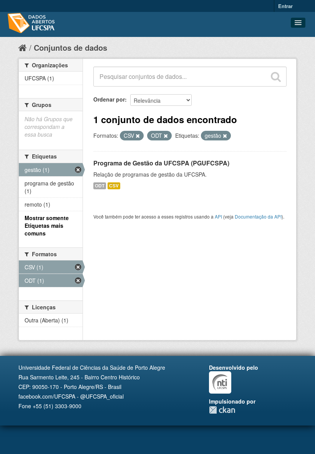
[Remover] (138, 136)
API (218, 216)
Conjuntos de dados (70, 47)
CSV (114, 185)
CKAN (222, 410)
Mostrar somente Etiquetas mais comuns (47, 225)
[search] (276, 76)
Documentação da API (258, 216)
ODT (99, 185)
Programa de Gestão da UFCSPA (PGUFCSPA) (161, 163)
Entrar (285, 6)
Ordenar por (109, 99)
